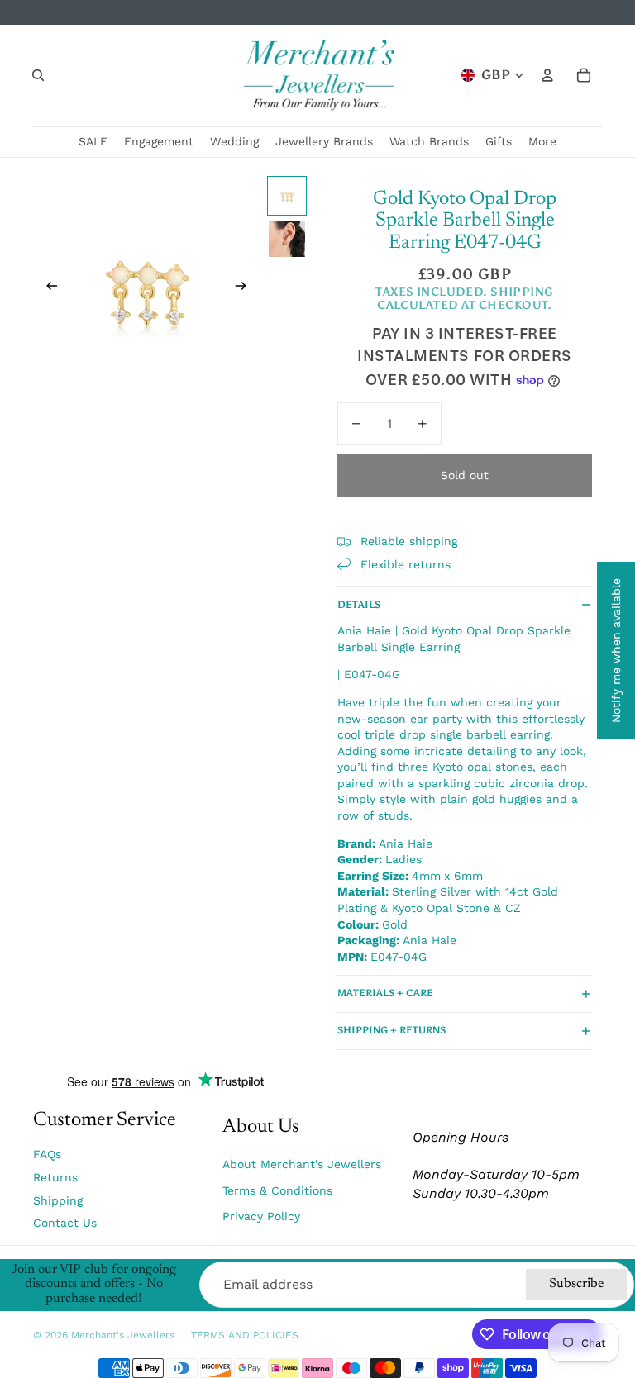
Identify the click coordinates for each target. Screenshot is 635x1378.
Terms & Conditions (277, 1190)
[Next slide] (246, 288)
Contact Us (65, 1222)
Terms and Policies (244, 1335)
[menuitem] (542, 142)
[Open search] (38, 75)
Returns (55, 1177)
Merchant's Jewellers (122, 1335)
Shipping (58, 1200)
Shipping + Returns (391, 1030)
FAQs (47, 1154)
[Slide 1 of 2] (287, 196)
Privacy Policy (261, 1216)
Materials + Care (385, 993)
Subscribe (576, 1283)
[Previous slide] (46, 288)
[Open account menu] (547, 75)
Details (358, 605)
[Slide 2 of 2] (287, 239)
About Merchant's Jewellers (301, 1164)
